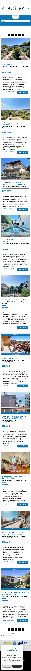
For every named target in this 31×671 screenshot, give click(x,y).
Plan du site (27, 653)
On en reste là (16, 647)
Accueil (3, 31)
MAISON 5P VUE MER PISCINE (14, 300)
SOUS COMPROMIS (9, 358)
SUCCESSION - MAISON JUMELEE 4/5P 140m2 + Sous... (15, 593)
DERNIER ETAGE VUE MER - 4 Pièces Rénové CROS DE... (14, 417)
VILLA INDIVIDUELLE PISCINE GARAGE (14, 240)
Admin (24, 655)
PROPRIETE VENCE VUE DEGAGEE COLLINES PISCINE (14, 183)
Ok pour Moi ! (16, 666)
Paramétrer (7, 666)
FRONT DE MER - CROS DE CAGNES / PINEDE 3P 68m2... (13, 533)
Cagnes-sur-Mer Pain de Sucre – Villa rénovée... (15, 63)
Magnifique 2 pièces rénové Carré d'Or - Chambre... (15, 477)
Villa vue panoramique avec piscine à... (13, 123)
